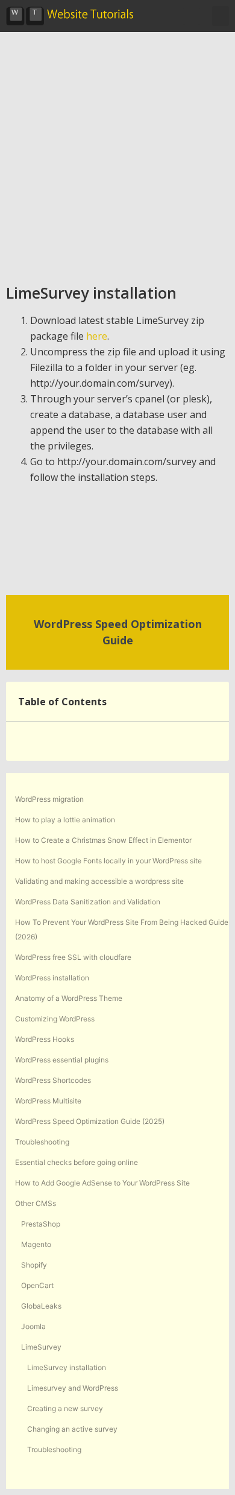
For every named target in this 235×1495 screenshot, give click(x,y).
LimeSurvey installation (66, 1367)
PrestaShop (40, 1223)
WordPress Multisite (48, 1100)
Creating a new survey (65, 1408)
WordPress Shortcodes (53, 1080)
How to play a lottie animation (65, 819)
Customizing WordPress (55, 1018)
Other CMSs (35, 1203)
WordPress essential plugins (61, 1059)
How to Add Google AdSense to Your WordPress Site (102, 1182)
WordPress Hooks (44, 1039)
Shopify (34, 1264)
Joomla (33, 1326)
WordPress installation (52, 977)
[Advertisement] (117, 155)
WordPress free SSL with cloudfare (73, 957)
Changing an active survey (72, 1428)
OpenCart (37, 1285)
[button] (191, 16)
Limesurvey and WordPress (72, 1387)
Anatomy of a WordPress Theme (68, 998)
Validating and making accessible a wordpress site (99, 881)
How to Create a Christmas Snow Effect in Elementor (103, 840)
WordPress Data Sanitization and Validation (87, 901)
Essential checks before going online (76, 1162)
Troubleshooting (42, 1141)
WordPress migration (49, 799)
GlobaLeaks (41, 1305)
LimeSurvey (41, 1346)
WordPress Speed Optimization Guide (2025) (89, 1121)
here (96, 336)
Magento (36, 1244)
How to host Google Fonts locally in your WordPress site (108, 860)
